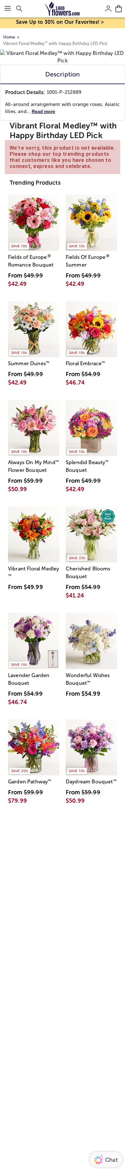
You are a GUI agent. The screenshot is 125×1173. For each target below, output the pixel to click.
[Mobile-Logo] (62, 8)
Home (9, 37)
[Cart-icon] (118, 9)
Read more (43, 111)
